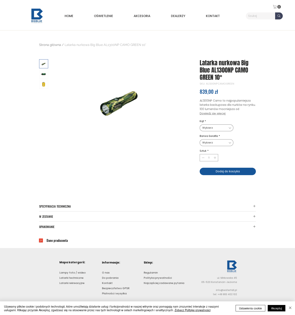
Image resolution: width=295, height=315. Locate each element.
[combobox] (216, 127)
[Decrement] (202, 157)
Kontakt (107, 283)
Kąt (203, 121)
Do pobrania (110, 278)
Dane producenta (57, 240)
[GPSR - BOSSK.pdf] (41, 240)
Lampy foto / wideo (72, 273)
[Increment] (215, 157)
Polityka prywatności (158, 278)
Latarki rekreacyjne (71, 283)
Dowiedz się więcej (213, 113)
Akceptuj (276, 308)
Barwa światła (210, 136)
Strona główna (50, 45)
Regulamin (151, 273)
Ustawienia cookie (250, 308)
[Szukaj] (279, 15)
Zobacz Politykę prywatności (193, 310)
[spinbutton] (209, 157)
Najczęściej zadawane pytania (164, 283)
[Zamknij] (290, 308)
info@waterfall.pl (226, 290)
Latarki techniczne (71, 278)
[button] (111, 15)
